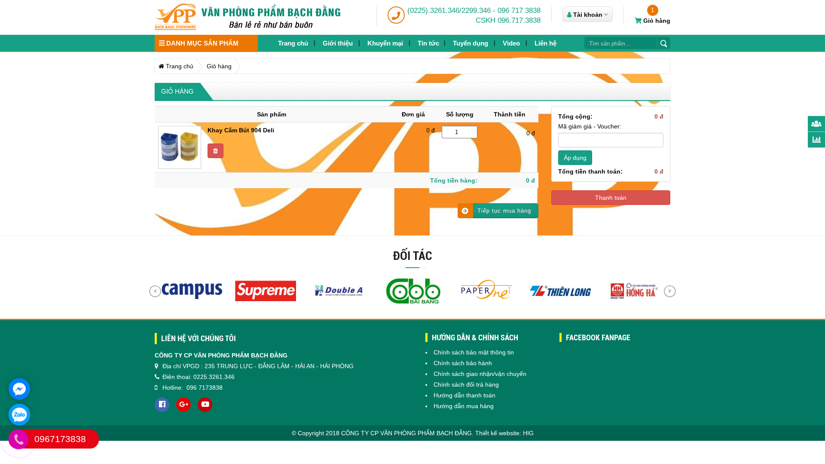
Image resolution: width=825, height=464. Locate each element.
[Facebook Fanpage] (162, 404)
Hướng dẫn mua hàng (464, 406)
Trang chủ (293, 43)
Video (511, 43)
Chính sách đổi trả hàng (466, 384)
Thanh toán (610, 197)
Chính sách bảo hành (463, 363)
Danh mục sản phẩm (201, 43)
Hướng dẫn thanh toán (464, 395)
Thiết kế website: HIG (504, 433)
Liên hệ (545, 43)
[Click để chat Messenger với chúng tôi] (19, 389)
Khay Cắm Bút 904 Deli (241, 130)
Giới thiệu (338, 43)
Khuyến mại (385, 43)
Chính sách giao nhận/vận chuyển (480, 373)
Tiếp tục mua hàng (504, 211)
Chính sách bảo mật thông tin (474, 352)
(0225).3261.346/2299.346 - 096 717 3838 (474, 10)
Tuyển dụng (470, 43)
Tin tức (428, 43)
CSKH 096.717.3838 (508, 20)
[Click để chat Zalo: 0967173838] (19, 414)
